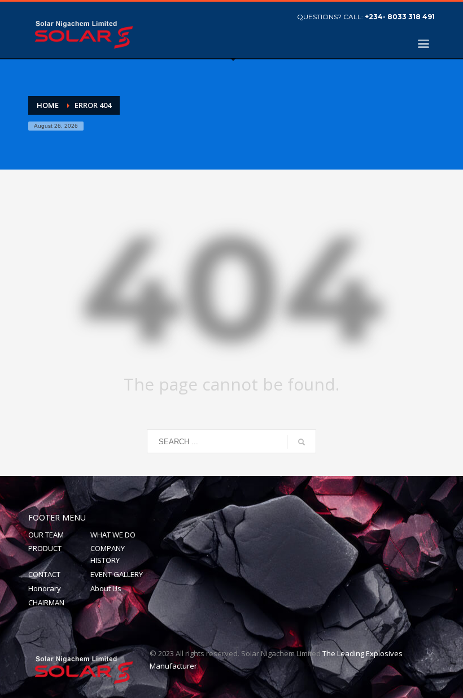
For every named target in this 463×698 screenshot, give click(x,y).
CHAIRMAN (46, 602)
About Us (105, 588)
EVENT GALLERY (116, 574)
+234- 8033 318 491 (400, 16)
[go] (301, 442)
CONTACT (44, 574)
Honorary (44, 588)
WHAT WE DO (113, 535)
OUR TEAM (46, 535)
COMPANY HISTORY (107, 554)
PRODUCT (45, 548)
